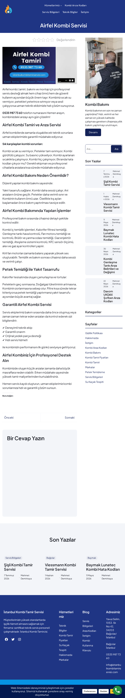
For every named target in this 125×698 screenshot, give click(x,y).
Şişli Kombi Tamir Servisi (112, 183)
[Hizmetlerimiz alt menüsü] (61, 5)
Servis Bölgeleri (94, 377)
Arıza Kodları (89, 630)
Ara (116, 148)
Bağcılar (50, 557)
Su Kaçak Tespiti (94, 381)
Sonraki (70, 417)
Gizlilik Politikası (94, 333)
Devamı (93, 132)
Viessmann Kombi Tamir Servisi (112, 207)
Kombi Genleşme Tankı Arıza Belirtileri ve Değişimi (111, 265)
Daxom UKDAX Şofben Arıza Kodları (112, 296)
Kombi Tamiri (92, 362)
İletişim (89, 342)
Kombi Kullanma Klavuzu (87, 645)
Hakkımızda (91, 338)
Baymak (92, 557)
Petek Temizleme (95, 372)
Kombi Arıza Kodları (96, 347)
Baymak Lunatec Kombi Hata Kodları (111, 234)
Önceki (9, 417)
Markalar (90, 367)
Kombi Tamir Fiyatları (96, 357)
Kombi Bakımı (93, 352)
